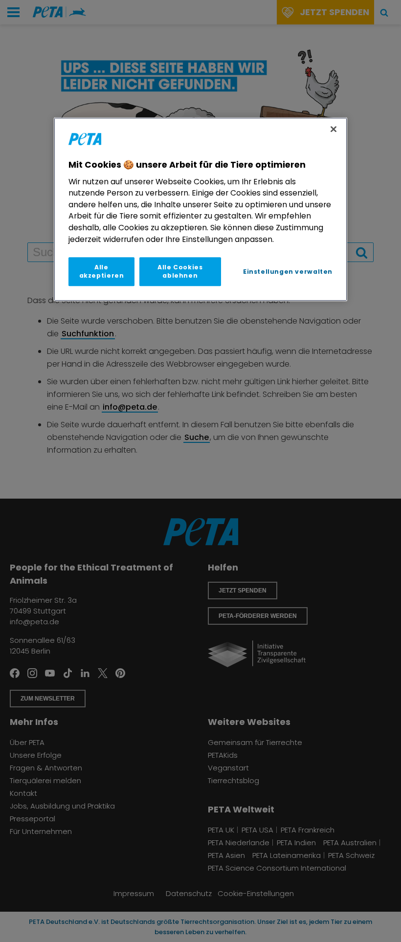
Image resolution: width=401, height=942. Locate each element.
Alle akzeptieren (101, 271)
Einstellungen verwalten (288, 271)
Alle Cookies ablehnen (179, 271)
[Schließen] (333, 129)
